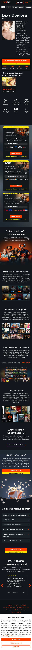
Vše (3, 7)
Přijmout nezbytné (16, 643)
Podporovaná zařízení (23, 607)
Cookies (17, 610)
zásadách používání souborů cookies (13, 636)
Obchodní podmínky (9, 607)
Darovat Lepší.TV (16, 612)
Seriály (15, 7)
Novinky (16, 605)
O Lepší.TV (9, 605)
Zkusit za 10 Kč (16, 470)
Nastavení (16, 647)
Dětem (21, 7)
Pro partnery (9, 610)
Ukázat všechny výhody (16, 445)
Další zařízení (26, 363)
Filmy (8, 7)
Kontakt (23, 610)
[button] (2, 585)
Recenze (23, 605)
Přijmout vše (16, 639)
